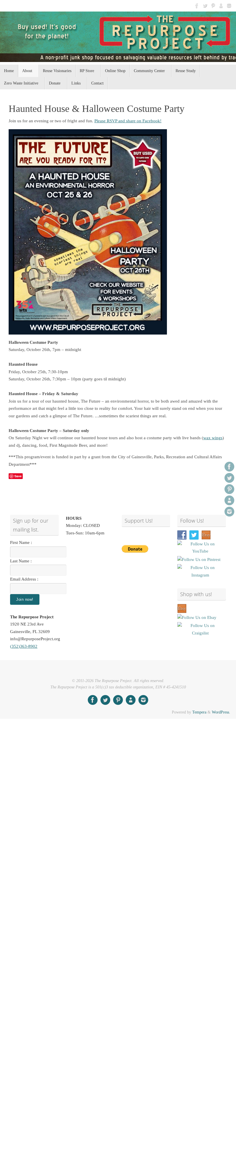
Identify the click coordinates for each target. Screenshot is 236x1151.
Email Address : (24, 579)
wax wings (212, 437)
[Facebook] (197, 5)
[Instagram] (229, 5)
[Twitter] (205, 5)
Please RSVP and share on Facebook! (127, 121)
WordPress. (221, 712)
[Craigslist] (221, 5)
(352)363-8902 (23, 646)
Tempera (199, 712)
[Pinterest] (213, 5)
